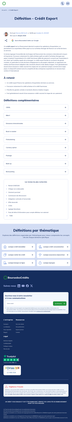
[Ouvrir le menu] (68, 3)
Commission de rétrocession (17, 195)
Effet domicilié (13, 202)
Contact (18, 332)
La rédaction (7, 326)
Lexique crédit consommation (53, 247)
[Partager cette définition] (6, 40)
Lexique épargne (49, 263)
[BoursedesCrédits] (16, 278)
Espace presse (20, 329)
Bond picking (10, 171)
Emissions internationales (14, 123)
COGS (10, 206)
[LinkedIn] (18, 285)
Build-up (9, 163)
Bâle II (8, 115)
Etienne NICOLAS (21, 33)
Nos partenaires (20, 326)
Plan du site (7, 349)
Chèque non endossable (16, 189)
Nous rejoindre (7, 329)
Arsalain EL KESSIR (42, 33)
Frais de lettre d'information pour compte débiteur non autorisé (28, 212)
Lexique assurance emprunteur (54, 255)
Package (9, 155)
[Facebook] (27, 285)
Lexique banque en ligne (16, 263)
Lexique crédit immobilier (16, 247)
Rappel (5, 332)
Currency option (11, 147)
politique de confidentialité (43, 311)
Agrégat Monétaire (14, 209)
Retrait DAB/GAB (13, 185)
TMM (11, 216)
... (7, 10)
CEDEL (8, 107)
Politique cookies (8, 346)
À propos (6, 324)
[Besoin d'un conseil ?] (62, 3)
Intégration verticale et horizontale (19, 199)
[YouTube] (23, 285)
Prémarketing (10, 139)
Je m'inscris (58, 303)
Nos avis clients (20, 324)
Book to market (11, 131)
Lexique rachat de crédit (16, 255)
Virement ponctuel (14, 192)
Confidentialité (7, 343)
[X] (31, 285)
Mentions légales (8, 340)
